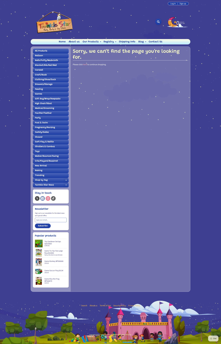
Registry (110, 42)
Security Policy (119, 305)
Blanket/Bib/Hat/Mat (46, 65)
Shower (39, 137)
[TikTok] (53, 198)
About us (74, 41)
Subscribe (43, 226)
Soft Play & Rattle (44, 142)
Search (84, 305)
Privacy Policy (134, 305)
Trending (39, 175)
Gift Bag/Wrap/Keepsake (47, 99)
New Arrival (41, 166)
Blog (142, 42)
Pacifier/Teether (43, 113)
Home (62, 41)
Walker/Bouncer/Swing (47, 156)
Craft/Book (41, 75)
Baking (38, 171)
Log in (173, 4)
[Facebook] (42, 198)
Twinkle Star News (52, 185)
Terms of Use (105, 305)
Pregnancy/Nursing (45, 127)
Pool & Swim (41, 123)
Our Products (92, 42)
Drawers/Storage (43, 84)
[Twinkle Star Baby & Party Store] (53, 21)
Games (38, 94)
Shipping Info (127, 41)
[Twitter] (37, 198)
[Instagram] (48, 198)
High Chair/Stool (43, 104)
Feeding (39, 89)
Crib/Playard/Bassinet (46, 161)
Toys (37, 151)
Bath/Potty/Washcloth (46, 60)
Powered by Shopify (110, 337)
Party (38, 118)
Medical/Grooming (44, 108)
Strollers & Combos (45, 147)
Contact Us (155, 41)
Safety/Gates (42, 132)
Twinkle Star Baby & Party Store (109, 335)
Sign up (183, 4)
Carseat (39, 70)
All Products (41, 51)
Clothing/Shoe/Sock (45, 80)
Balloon (39, 56)
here (85, 64)
